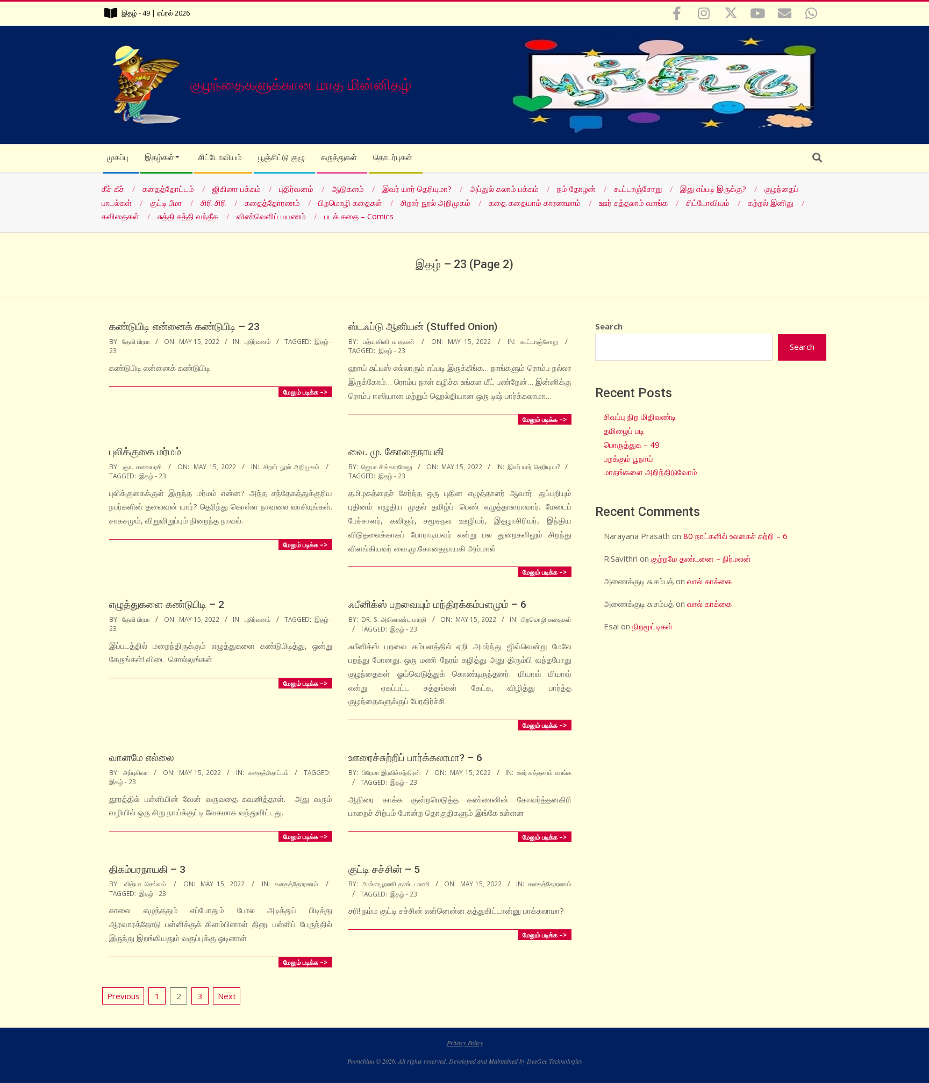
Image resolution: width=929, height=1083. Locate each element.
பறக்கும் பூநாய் (628, 458)
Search (609, 326)
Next (227, 996)
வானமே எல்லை (141, 757)
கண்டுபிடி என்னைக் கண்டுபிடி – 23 (184, 326)
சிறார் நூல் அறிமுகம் (291, 466)
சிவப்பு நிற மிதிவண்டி (640, 416)
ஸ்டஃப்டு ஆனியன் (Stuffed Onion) (422, 326)
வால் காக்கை (709, 581)
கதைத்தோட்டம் (268, 772)
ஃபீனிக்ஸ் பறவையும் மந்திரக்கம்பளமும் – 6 (437, 604)
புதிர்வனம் (258, 341)
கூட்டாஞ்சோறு (539, 341)
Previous (123, 996)
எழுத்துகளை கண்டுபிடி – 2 (166, 604)
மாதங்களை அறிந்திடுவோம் (650, 472)
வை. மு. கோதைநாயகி (396, 452)
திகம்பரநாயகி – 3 (147, 869)
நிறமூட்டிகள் (652, 626)
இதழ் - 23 (391, 350)
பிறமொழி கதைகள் (546, 619)
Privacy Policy (465, 1042)
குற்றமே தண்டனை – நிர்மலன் (701, 558)
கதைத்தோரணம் (296, 883)
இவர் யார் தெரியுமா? (534, 466)
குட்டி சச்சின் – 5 (384, 869)
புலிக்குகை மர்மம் (145, 452)
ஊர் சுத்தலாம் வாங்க (544, 772)
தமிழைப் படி (624, 430)
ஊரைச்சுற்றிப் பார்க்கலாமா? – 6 (415, 757)
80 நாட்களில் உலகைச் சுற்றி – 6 (735, 535)
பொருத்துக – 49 (632, 444)
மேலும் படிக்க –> (305, 392)
